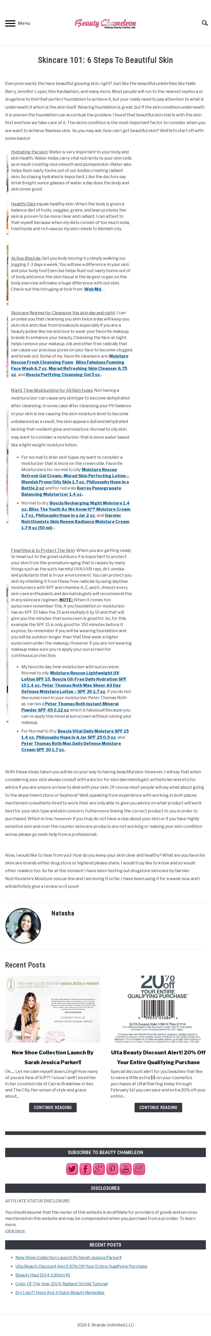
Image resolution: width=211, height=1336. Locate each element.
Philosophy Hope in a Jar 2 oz (65, 515)
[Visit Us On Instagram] (139, 1174)
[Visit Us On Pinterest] (112, 1174)
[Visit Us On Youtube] (125, 1174)
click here (15, 1230)
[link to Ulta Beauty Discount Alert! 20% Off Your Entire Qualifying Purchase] (158, 1009)
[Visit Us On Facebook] (85, 1174)
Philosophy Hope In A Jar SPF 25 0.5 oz (76, 737)
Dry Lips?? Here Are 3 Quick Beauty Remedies (59, 1292)
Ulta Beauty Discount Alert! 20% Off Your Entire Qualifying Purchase (81, 1266)
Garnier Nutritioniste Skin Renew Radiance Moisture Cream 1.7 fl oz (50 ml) (75, 521)
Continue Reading (53, 1107)
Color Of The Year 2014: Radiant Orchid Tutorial (61, 1283)
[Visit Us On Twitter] (72, 1174)
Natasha (62, 913)
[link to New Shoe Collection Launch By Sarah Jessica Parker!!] (52, 1009)
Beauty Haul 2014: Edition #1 (42, 1275)
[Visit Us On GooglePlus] (99, 1174)
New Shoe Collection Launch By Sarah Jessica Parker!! (68, 1257)
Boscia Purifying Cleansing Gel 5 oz (63, 374)
